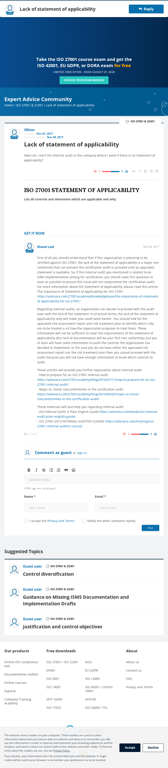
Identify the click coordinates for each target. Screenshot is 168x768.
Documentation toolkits (21, 674)
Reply (148, 9)
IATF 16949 (54, 699)
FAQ (129, 679)
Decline (153, 747)
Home (8, 105)
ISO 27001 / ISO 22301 (62, 662)
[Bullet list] (51, 470)
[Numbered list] (58, 470)
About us (132, 662)
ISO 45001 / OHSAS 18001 (99, 689)
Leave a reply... (40, 480)
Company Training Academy (17, 701)
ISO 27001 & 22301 (29, 105)
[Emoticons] (73, 470)
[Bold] (29, 470)
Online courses (15, 683)
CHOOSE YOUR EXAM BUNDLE (84, 80)
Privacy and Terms (60, 521)
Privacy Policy (61, 750)
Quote (32, 434)
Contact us (134, 670)
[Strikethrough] (43, 470)
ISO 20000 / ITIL (96, 708)
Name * (30, 497)
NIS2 (88, 662)
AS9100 (90, 699)
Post (150, 528)
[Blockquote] (66, 470)
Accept (130, 747)
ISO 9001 (52, 679)
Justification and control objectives (62, 626)
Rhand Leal (45, 247)
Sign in (82, 453)
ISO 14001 (53, 687)
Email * (100, 497)
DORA (50, 670)
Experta (10, 691)
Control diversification (48, 574)
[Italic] (36, 470)
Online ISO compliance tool (21, 664)
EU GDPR (91, 670)
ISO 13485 (92, 679)
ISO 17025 (53, 708)
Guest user (32, 566)
